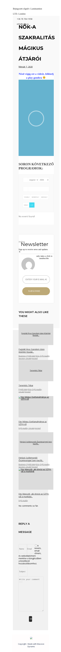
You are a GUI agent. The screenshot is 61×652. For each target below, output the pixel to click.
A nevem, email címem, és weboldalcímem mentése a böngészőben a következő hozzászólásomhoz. (30, 554)
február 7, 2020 (26, 66)
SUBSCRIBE (35, 291)
